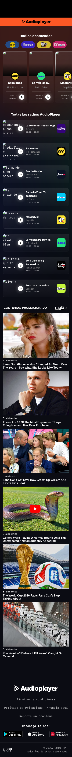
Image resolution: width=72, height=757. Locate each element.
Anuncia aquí (57, 708)
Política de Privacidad (23, 708)
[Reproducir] (21, 97)
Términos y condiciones (36, 699)
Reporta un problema (36, 716)
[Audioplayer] (36, 22)
